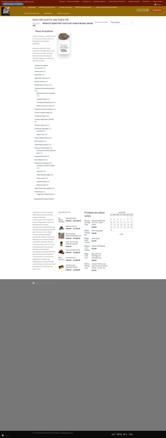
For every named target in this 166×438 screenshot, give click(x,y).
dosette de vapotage (133, 1)
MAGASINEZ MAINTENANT (44, 199)
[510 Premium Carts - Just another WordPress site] (10, 11)
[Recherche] (24, 7)
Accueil (36, 23)
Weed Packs (146, 1)
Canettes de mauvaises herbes (116, 1)
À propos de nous (157, 1)
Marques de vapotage (73, 1)
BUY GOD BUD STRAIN (64, 47)
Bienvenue (62, 1)
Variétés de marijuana (99, 1)
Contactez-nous (87, 1)
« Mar (121, 234)
